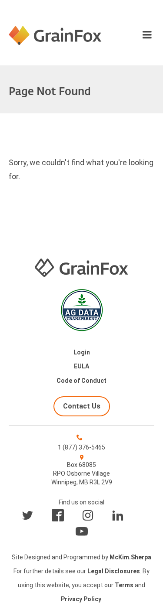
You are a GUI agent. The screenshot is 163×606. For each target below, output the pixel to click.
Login (81, 352)
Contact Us (81, 406)
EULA (81, 366)
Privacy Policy (81, 599)
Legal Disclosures (113, 571)
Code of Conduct (81, 380)
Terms (124, 585)
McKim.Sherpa (130, 557)
